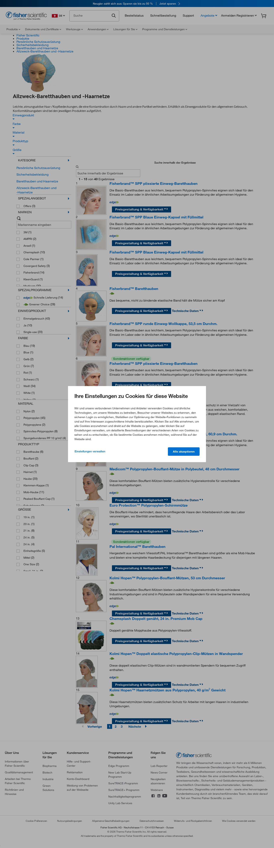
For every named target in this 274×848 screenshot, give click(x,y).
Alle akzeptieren (184, 451)
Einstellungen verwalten (90, 451)
